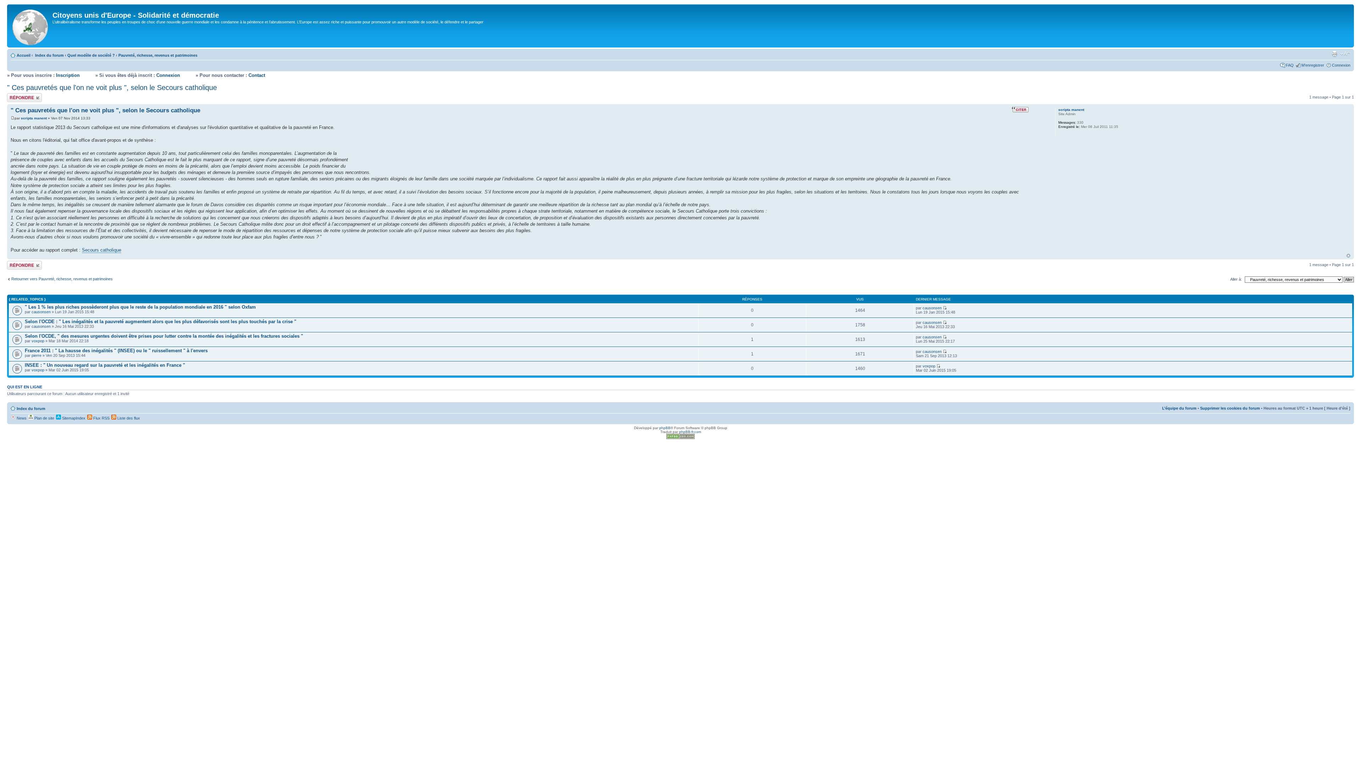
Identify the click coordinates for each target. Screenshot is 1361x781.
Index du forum (49, 55)
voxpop (38, 341)
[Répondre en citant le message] (1020, 109)
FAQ (1290, 65)
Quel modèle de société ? (91, 55)
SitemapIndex (73, 418)
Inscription (68, 75)
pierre (36, 355)
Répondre (15, 95)
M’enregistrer (1312, 65)
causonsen (41, 312)
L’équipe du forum (1179, 408)
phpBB (665, 428)
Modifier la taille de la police (1345, 54)
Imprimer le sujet (1334, 54)
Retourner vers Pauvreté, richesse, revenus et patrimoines (62, 279)
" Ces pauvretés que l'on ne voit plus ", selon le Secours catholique (112, 87)
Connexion (1341, 65)
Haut (1348, 256)
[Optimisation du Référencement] (680, 438)
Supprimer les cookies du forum (1230, 408)
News (21, 418)
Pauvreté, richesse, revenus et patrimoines (157, 55)
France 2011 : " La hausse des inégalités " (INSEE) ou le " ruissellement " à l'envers (116, 350)
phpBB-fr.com (690, 432)
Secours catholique (101, 250)
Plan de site (43, 418)
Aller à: (1236, 279)
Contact (256, 75)
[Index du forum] (30, 26)
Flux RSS (101, 418)
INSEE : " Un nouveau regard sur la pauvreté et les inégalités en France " (105, 365)
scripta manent (34, 118)
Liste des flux (128, 418)
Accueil (23, 55)
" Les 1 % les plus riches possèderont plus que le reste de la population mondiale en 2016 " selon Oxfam (140, 307)
